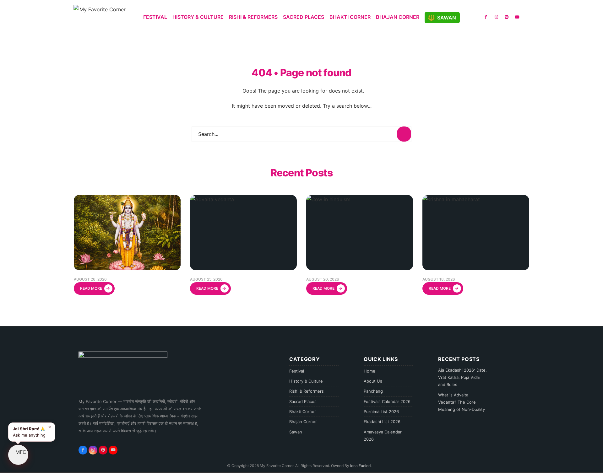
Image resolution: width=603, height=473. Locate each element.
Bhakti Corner (350, 17)
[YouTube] (517, 17)
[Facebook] (485, 17)
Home (369, 371)
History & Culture (198, 17)
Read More (95, 288)
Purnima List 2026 (381, 411)
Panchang (373, 391)
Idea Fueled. (361, 465)
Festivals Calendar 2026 (387, 401)
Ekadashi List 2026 (382, 421)
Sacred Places (303, 17)
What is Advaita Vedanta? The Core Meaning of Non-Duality (461, 402)
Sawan (446, 17)
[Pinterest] (506, 17)
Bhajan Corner (397, 17)
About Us (373, 381)
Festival (155, 17)
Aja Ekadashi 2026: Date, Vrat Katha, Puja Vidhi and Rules (462, 377)
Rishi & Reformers (253, 17)
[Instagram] (496, 17)
